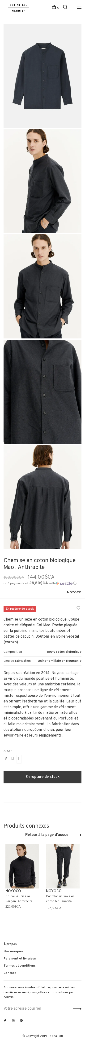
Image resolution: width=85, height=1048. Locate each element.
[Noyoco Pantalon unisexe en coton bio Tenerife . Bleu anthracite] (63, 866)
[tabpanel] (22, 882)
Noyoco (74, 593)
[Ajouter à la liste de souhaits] (78, 608)
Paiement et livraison (20, 959)
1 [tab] (39, 925)
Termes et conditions (20, 966)
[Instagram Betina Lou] (13, 1021)
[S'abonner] (75, 1009)
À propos (10, 944)
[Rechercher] (65, 8)
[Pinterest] (21, 1021)
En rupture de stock (43, 777)
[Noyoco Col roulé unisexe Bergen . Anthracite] (22, 866)
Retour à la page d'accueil (47, 835)
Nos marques (13, 952)
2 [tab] (48, 925)
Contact (10, 973)
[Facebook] (5, 1021)
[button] (40, 583)
